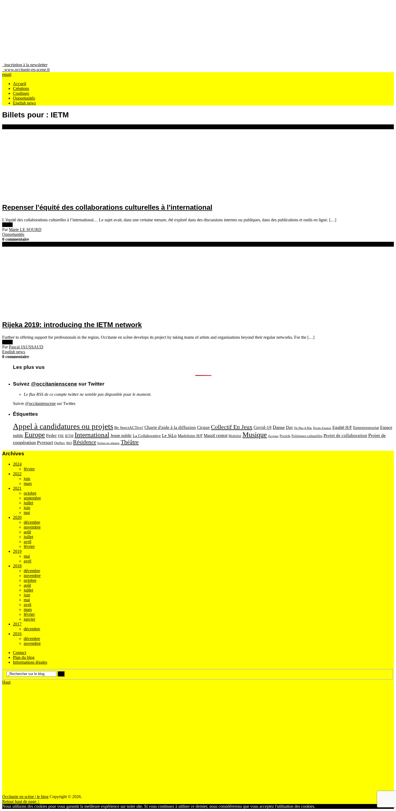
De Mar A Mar (303, 428)
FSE (61, 436)
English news (24, 103)
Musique (254, 435)
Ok (318, 806)
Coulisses (21, 93)
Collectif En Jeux (231, 427)
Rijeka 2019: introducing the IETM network (72, 325)
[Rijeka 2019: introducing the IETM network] (198, 281)
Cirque (203, 427)
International (92, 435)
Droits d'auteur (322, 428)
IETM (69, 436)
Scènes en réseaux (108, 443)
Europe (35, 435)
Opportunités (24, 98)
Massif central (215, 435)
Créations (21, 88)
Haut (6, 682)
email (6, 74)
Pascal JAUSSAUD (26, 347)
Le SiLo (169, 435)
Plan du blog (23, 657)
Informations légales (30, 662)
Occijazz (273, 436)
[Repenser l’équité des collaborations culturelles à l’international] (198, 163)
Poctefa (285, 436)
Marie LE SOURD (25, 229)
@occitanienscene (54, 384)
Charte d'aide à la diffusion (170, 427)
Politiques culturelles (306, 436)
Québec (59, 443)
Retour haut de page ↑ (21, 801)
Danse (279, 427)
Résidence (84, 442)
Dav (289, 427)
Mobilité (234, 436)
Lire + (7, 224)
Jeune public (121, 435)
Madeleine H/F (190, 436)
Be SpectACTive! (128, 427)
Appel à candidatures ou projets (63, 426)
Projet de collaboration (345, 435)
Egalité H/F (342, 427)
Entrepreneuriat (366, 427)
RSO (69, 443)
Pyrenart (45, 442)
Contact (19, 652)
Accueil (19, 83)
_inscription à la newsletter (24, 64)
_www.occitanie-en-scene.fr (26, 69)
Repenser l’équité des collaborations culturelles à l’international (107, 207)
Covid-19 (262, 427)
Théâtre (130, 442)
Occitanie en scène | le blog (25, 796)
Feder (51, 435)
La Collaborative (147, 436)
